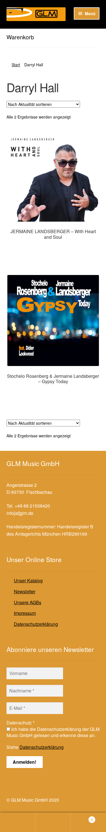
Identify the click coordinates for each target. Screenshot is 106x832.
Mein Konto (17, 822)
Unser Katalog (28, 580)
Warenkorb (82, 817)
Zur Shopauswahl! (53, 248)
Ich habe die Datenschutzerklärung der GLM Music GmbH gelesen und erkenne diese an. (53, 732)
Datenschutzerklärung (36, 624)
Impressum (25, 613)
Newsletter (24, 591)
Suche (53, 822)
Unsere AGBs (27, 602)
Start (16, 64)
